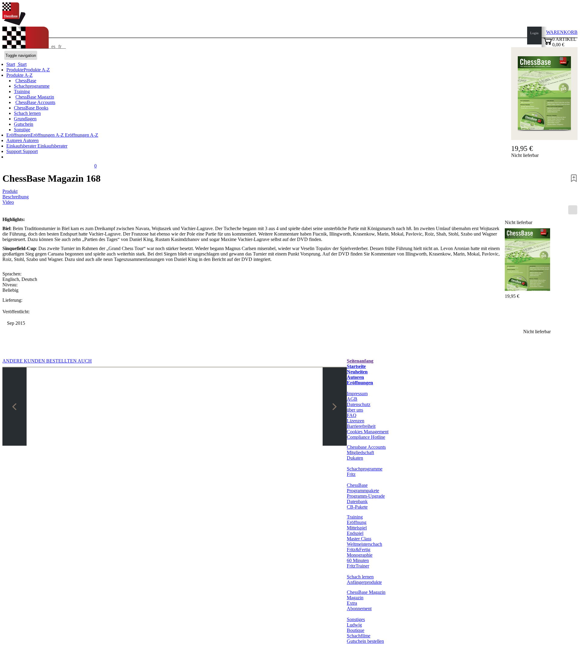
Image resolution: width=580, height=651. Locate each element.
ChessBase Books (31, 107)
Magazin (355, 597)
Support (14, 151)
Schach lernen (27, 113)
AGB (352, 399)
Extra (352, 603)
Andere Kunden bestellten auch (47, 360)
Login (534, 33)
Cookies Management (367, 431)
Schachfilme (358, 635)
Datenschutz (358, 404)
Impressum (357, 393)
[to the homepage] (13, 23)
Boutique (355, 630)
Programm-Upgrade (366, 496)
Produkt (10, 191)
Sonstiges (356, 619)
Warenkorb (562, 32)
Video (8, 202)
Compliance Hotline (366, 437)
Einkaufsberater (21, 145)
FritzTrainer (358, 565)
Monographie (359, 555)
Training (22, 91)
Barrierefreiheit (361, 426)
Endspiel (355, 533)
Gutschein (23, 124)
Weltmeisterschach (364, 544)
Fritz (351, 474)
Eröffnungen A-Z (81, 135)
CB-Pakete (357, 506)
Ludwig (354, 624)
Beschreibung (15, 196)
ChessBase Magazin (34, 96)
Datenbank (357, 501)
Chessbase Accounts (366, 447)
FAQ (351, 415)
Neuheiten (357, 371)
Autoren (14, 140)
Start (22, 64)
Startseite (356, 366)
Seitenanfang (360, 360)
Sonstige (22, 129)
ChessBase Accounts (35, 102)
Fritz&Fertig (358, 549)
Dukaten (355, 458)
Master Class (359, 538)
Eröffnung (356, 522)
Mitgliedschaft (360, 452)
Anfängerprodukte (364, 582)
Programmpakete (363, 490)
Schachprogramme (32, 86)
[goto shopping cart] (547, 44)
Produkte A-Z (19, 75)
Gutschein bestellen (365, 641)
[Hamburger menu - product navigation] (573, 210)
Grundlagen (25, 118)
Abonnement (359, 608)
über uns (355, 409)
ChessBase (25, 80)
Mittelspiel (357, 527)
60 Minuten (358, 560)
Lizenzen (355, 420)
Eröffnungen (360, 382)
